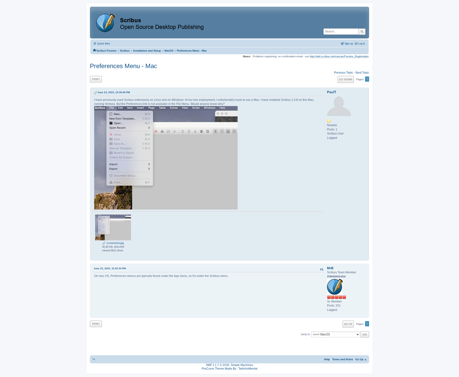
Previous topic (343, 72)
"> (93, 359)
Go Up (348, 324)
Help (327, 359)
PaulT (331, 92)
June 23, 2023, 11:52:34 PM (110, 268)
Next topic (362, 72)
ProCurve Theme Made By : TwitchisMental (229, 368)
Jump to (305, 334)
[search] (362, 31)
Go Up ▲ (361, 359)
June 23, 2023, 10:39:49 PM (114, 92)
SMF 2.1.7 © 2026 (217, 365)
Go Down (345, 79)
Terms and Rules (342, 359)
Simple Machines (242, 365)
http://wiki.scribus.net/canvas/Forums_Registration (339, 56)
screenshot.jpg (115, 243)
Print (96, 79)
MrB (330, 268)
